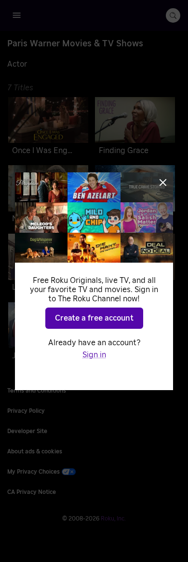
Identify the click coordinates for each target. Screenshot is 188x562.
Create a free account (94, 318)
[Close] (163, 182)
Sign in (94, 355)
